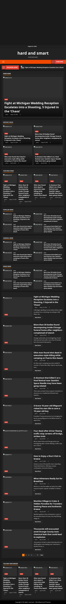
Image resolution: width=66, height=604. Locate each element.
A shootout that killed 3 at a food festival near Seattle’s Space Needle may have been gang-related (48, 159)
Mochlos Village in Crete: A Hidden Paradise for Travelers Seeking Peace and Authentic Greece (17, 511)
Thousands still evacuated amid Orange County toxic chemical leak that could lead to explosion (17, 539)
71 (37, 555)
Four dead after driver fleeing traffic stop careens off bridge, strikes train (17, 439)
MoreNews (39, 602)
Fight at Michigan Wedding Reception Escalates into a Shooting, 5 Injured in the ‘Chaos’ (31, 107)
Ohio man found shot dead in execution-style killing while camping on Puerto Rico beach (15, 159)
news (6, 99)
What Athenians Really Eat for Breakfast (17, 486)
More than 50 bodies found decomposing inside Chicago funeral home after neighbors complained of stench (48, 137)
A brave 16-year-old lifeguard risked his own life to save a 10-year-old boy (17, 414)
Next (41, 555)
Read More (38, 318)
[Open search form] (49, 61)
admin (6, 114)
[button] (3, 61)
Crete (6, 493)
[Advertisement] (33, 11)
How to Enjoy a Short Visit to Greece (17, 463)
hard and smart (33, 53)
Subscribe (59, 62)
